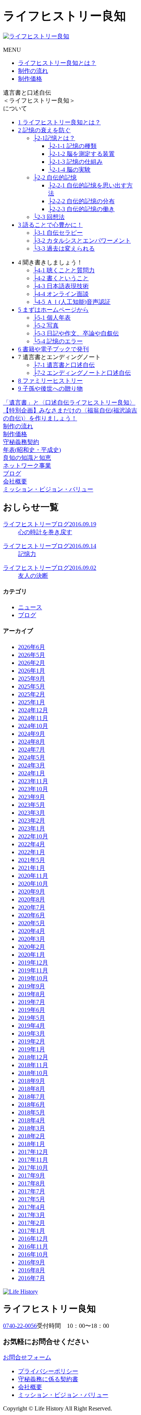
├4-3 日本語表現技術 (61, 286)
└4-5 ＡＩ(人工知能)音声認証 (72, 302)
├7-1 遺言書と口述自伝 (64, 365)
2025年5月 (31, 686)
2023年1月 (31, 828)
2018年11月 (33, 1065)
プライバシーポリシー (48, 1371)
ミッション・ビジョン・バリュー (48, 489)
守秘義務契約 (21, 442)
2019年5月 (31, 1018)
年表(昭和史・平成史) (32, 450)
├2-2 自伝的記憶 (55, 177)
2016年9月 (31, 1262)
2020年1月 (31, 954)
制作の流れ (33, 71)
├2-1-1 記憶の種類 (72, 146)
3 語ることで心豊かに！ (50, 225)
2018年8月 (31, 1089)
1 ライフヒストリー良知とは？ (59, 122)
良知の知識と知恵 (27, 458)
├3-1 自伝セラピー (58, 233)
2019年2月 (31, 1041)
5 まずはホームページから (53, 310)
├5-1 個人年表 (52, 317)
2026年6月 (31, 647)
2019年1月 (31, 1049)
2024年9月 (31, 734)
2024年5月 (31, 757)
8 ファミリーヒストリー (50, 381)
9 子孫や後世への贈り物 (50, 388)
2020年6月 (31, 915)
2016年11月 (33, 1246)
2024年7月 (31, 749)
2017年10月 (33, 1167)
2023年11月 (33, 781)
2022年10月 (33, 836)
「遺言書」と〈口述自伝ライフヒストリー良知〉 (69, 402)
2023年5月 (31, 805)
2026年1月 (31, 670)
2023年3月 (31, 812)
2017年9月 (31, 1175)
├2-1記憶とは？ (54, 138)
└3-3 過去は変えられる (64, 248)
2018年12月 (33, 1057)
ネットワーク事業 (27, 465)
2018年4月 (31, 1120)
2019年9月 (31, 986)
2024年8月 (31, 741)
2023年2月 (31, 820)
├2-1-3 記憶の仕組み (75, 162)
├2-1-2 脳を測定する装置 (81, 154)
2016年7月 (31, 1278)
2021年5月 (31, 860)
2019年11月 (33, 970)
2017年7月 (31, 1191)
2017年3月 (31, 1215)
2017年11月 (33, 1160)
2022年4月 (31, 844)
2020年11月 (33, 876)
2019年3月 (31, 1033)
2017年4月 (31, 1207)
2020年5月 (31, 923)
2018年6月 (31, 1104)
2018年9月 (31, 1081)
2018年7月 (31, 1096)
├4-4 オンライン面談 (61, 294)
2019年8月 (31, 994)
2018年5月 (31, 1112)
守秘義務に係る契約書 (48, 1379)
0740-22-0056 (20, 1326)
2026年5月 (31, 655)
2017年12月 (33, 1152)
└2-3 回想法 (49, 217)
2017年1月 (31, 1231)
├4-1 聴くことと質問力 (64, 270)
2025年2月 (31, 694)
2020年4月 (31, 931)
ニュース (30, 607)
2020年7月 (31, 907)
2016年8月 (31, 1270)
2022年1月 (31, 852)
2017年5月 (31, 1199)
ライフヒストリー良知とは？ (57, 63)
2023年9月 (31, 797)
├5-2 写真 (46, 325)
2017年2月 (31, 1223)
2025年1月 (31, 702)
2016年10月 (33, 1254)
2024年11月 (33, 718)
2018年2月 (31, 1136)
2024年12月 (33, 710)
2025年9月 (31, 678)
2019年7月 (31, 1002)
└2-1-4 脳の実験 (69, 169)
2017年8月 (31, 1183)
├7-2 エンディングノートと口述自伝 (82, 373)
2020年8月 (31, 899)
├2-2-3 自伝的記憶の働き (81, 209)
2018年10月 (33, 1073)
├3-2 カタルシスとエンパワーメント (82, 240)
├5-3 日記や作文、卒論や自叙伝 (76, 333)
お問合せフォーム (27, 1357)
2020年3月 (31, 939)
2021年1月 (31, 868)
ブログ (12, 473)
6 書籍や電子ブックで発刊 (53, 349)
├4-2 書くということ (61, 278)
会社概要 (15, 481)
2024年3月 (31, 765)
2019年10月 (33, 978)
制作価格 (30, 79)
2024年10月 (33, 726)
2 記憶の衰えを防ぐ (44, 130)
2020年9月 (31, 891)
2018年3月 (31, 1128)
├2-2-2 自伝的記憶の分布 (81, 201)
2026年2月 (31, 663)
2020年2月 (31, 947)
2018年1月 (31, 1144)
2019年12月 (33, 962)
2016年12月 (33, 1238)
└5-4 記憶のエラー (58, 341)
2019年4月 (31, 1025)
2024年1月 (31, 773)
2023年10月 (33, 789)
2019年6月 (31, 1010)
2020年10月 (33, 883)
